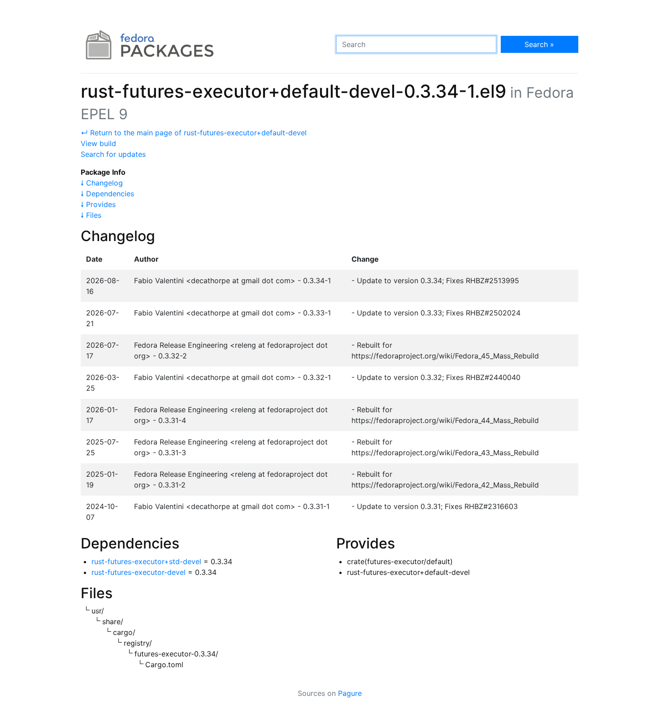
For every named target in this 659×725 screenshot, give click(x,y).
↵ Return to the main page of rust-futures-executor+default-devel (194, 132)
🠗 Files (91, 215)
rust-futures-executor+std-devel (146, 561)
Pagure (350, 693)
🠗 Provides (98, 204)
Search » (539, 44)
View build (98, 143)
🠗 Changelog (102, 182)
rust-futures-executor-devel (138, 572)
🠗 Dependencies (107, 193)
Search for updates (113, 154)
